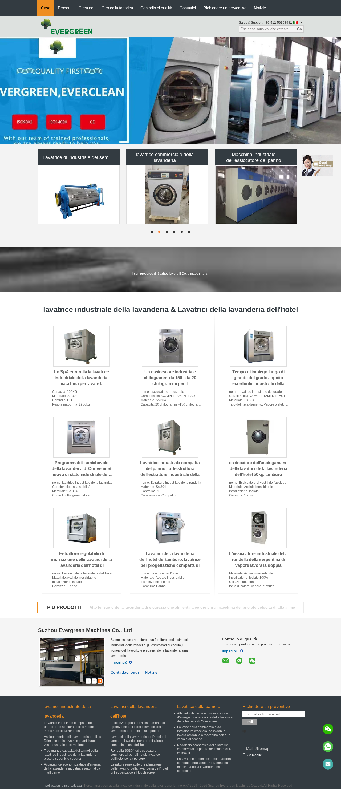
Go (299, 29)
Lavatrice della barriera (198, 706)
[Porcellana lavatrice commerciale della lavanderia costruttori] (167, 194)
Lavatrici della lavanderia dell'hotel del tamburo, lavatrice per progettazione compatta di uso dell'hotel (138, 741)
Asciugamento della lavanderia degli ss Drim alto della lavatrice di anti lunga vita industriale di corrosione (72, 741)
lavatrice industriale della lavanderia (67, 711)
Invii (249, 722)
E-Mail (247, 748)
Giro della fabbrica (117, 8)
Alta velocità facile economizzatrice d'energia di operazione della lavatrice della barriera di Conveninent (205, 717)
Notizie (260, 8)
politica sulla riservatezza (63, 785)
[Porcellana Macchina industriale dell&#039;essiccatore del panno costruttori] (257, 194)
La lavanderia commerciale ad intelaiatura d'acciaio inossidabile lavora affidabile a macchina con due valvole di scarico (203, 733)
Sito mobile (254, 755)
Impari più (119, 662)
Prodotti (64, 8)
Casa (45, 8)
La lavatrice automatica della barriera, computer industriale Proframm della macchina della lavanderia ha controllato (204, 765)
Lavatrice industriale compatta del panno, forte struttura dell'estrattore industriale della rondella (69, 727)
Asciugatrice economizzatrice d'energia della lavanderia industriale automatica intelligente (72, 768)
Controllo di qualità (156, 8)
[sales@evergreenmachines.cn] (328, 764)
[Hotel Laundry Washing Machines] (170, 90)
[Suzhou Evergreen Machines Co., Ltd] (66, 26)
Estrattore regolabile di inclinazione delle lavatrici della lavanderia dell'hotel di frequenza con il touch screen (139, 768)
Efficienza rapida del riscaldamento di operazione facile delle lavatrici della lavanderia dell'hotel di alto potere (138, 727)
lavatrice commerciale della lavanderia (165, 157)
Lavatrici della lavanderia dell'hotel (134, 711)
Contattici (188, 8)
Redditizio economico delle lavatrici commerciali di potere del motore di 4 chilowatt (204, 749)
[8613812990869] (328, 747)
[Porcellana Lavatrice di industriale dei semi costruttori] (78, 194)
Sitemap (262, 748)
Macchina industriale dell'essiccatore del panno (253, 157)
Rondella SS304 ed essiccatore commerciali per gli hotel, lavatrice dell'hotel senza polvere (135, 754)
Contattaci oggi (125, 672)
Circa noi (86, 8)
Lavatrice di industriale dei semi (76, 157)
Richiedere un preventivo (224, 8)
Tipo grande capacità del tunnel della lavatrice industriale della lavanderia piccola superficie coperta (71, 754)
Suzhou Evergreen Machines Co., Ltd (85, 630)
